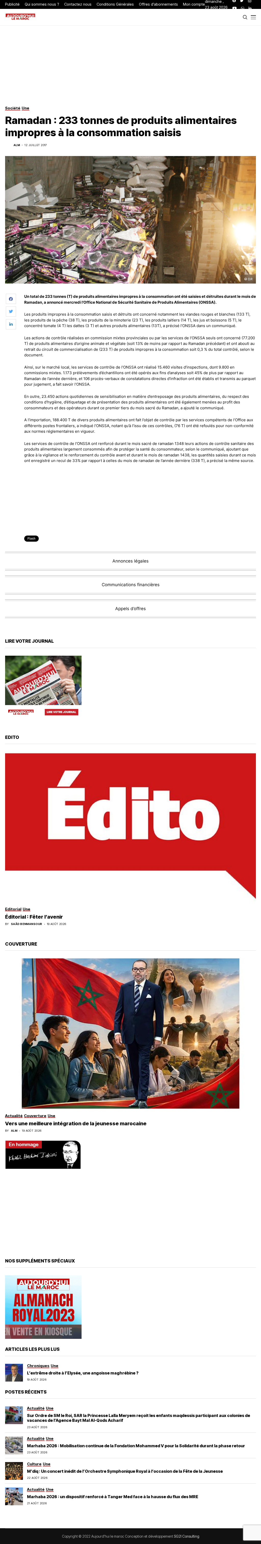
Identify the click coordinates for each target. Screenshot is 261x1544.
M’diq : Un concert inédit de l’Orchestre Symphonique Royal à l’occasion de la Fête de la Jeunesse (125, 1471)
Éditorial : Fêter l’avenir (34, 917)
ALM (17, 145)
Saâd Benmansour (26, 924)
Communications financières (131, 584)
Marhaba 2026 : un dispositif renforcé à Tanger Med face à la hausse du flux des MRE (112, 1496)
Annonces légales (130, 561)
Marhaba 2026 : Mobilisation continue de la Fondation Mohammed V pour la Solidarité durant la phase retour (136, 1445)
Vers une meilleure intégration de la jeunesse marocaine (76, 1123)
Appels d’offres (130, 608)
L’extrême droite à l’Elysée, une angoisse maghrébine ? (82, 1372)
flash (31, 538)
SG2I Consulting (186, 1536)
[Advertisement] (140, 481)
